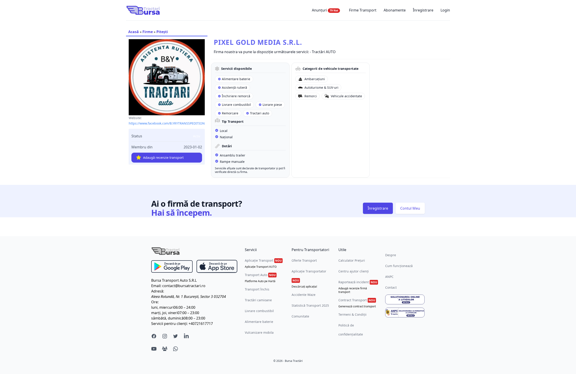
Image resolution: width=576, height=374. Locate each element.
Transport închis (257, 289)
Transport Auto (260, 278)
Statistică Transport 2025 (310, 305)
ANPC (389, 276)
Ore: (155, 301)
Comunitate (300, 316)
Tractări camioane (258, 300)
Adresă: (157, 291)
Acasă (133, 31)
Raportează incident (357, 287)
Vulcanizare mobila (259, 332)
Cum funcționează (399, 266)
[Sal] (405, 312)
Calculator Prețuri (351, 260)
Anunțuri (325, 10)
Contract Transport (357, 303)
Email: (156, 285)
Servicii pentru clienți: (169, 323)
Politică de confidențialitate (350, 329)
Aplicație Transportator (309, 278)
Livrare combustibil (259, 311)
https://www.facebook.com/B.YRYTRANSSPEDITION (167, 123)
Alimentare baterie (259, 322)
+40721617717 (201, 323)
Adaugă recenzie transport (163, 157)
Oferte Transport (304, 260)
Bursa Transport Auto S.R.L (174, 280)
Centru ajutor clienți (353, 271)
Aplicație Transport (263, 263)
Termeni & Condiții (352, 314)
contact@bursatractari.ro (183, 285)
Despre (390, 255)
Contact (391, 287)
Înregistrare (423, 10)
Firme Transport (362, 10)
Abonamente (395, 10)
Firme (147, 31)
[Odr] (405, 299)
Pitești (162, 31)
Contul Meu (410, 208)
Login (445, 10)
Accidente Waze (303, 294)
